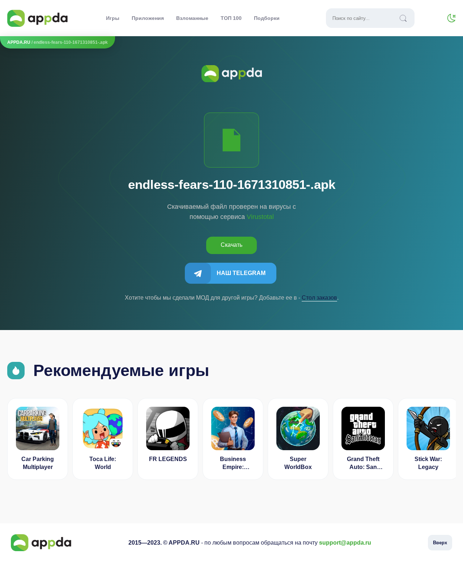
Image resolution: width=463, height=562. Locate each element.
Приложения (148, 18)
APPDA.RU (18, 42)
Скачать (231, 245)
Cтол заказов (319, 298)
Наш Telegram (241, 273)
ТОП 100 (231, 18)
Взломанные (192, 18)
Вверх (440, 542)
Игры (112, 18)
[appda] (37, 18)
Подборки (267, 18)
